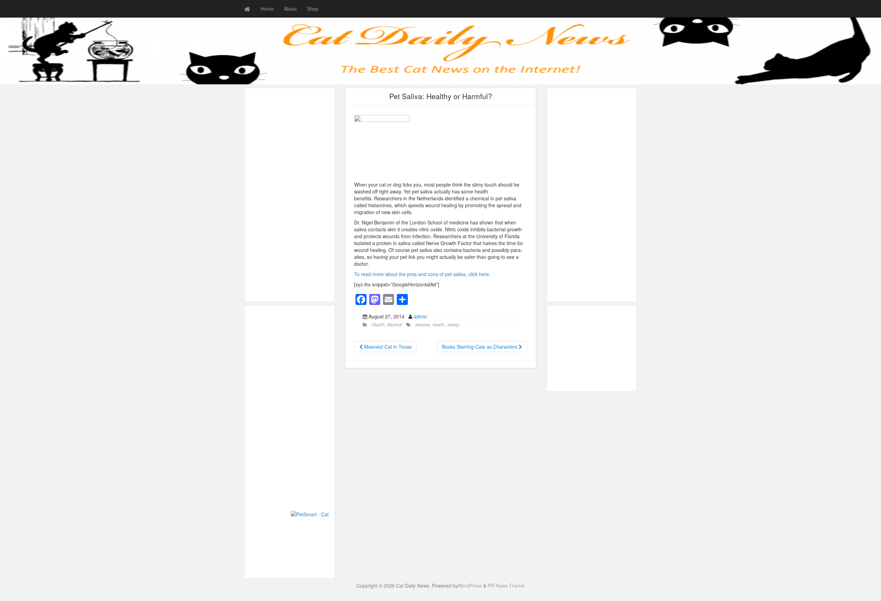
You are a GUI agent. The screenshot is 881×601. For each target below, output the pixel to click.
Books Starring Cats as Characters (480, 346)
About (290, 8)
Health (378, 324)
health (439, 324)
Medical (394, 324)
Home (267, 8)
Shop (312, 8)
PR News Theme (506, 585)
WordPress (470, 585)
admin (420, 316)
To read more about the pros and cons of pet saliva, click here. (422, 274)
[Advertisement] (289, 195)
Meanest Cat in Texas (387, 346)
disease (422, 324)
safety (453, 324)
